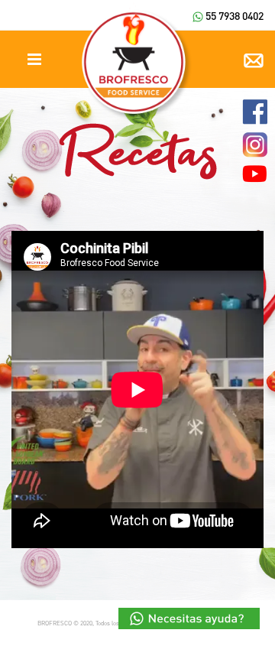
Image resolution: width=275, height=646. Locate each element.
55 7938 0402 (233, 15)
